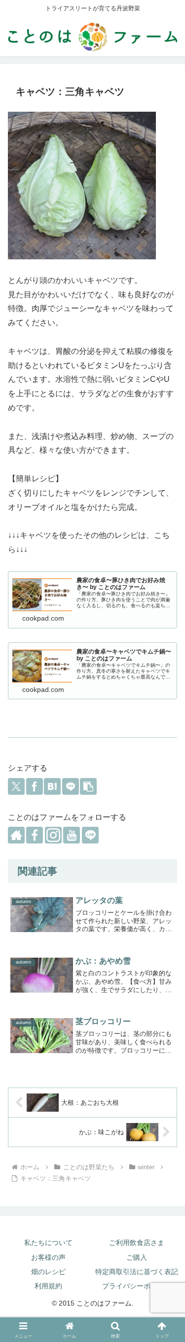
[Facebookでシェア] (34, 786)
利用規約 (48, 1286)
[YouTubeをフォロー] (71, 835)
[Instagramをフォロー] (53, 835)
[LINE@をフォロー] (90, 835)
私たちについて (48, 1243)
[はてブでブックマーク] (52, 786)
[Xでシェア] (16, 786)
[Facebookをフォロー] (34, 835)
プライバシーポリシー (136, 1286)
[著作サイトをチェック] (16, 835)
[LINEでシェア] (70, 786)
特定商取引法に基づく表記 (136, 1272)
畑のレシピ (48, 1272)
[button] (88, 786)
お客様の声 (48, 1257)
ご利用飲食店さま (136, 1243)
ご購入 (136, 1257)
